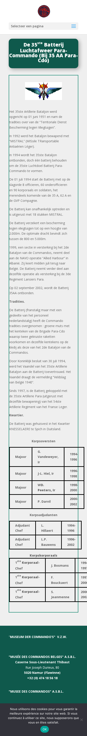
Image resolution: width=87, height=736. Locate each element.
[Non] (81, 719)
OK (45, 729)
